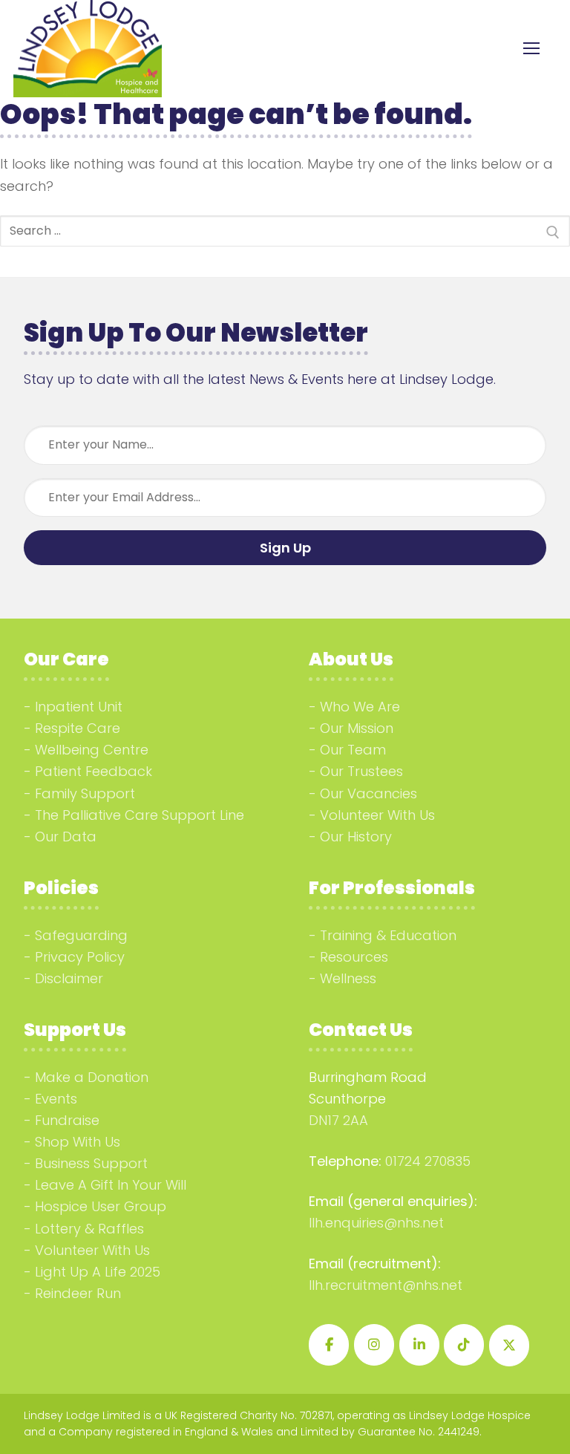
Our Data (65, 836)
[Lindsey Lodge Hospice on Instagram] (374, 1345)
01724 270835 (428, 1161)
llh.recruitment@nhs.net (385, 1285)
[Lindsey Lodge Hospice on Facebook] (329, 1345)
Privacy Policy (80, 957)
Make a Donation (91, 1077)
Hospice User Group (100, 1206)
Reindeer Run (78, 1293)
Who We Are (360, 706)
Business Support (91, 1163)
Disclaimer (69, 978)
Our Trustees (361, 771)
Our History (356, 836)
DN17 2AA (338, 1120)
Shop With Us (77, 1141)
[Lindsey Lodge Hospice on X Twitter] (509, 1345)
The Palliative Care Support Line (139, 815)
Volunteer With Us (377, 815)
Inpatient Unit (78, 706)
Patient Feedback (93, 771)
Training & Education (388, 935)
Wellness (348, 978)
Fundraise (67, 1120)
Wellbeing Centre (91, 749)
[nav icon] (531, 48)
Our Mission (356, 728)
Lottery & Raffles (89, 1228)
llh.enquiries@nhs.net (376, 1222)
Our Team (353, 749)
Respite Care (77, 728)
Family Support (85, 793)
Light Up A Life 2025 (97, 1271)
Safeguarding (81, 935)
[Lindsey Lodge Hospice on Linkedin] (419, 1345)
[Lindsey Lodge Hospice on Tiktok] (464, 1345)
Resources (354, 957)
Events (56, 1098)
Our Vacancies (368, 793)
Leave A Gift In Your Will (110, 1185)
